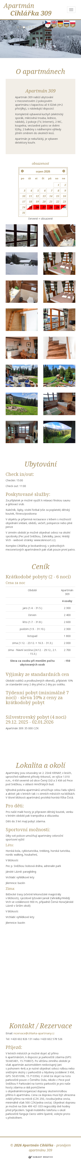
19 (37, 201)
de (60, 25)
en (54, 25)
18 (30, 201)
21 (50, 201)
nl (67, 25)
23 (64, 201)
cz (48, 25)
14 (50, 196)
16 (64, 196)
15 (57, 196)
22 (57, 201)
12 (37, 196)
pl (73, 25)
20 (44, 201)
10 (23, 196)
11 (30, 196)
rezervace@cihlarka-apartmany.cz (34, 1033)
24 (23, 207)
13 (44, 196)
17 (23, 201)
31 (23, 212)
